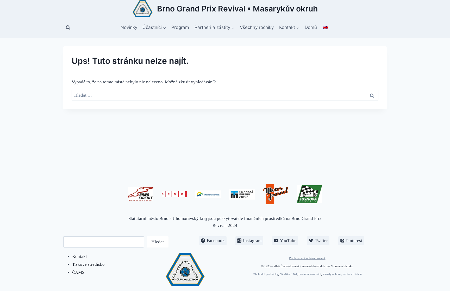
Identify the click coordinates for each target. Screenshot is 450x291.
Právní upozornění (309, 274)
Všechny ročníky (257, 27)
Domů (311, 27)
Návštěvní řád (288, 274)
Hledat (157, 241)
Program (180, 27)
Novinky (129, 27)
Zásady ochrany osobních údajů (342, 274)
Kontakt (79, 256)
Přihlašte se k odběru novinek (307, 258)
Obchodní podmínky (265, 274)
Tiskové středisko (88, 264)
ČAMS (78, 272)
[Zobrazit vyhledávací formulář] (68, 27)
